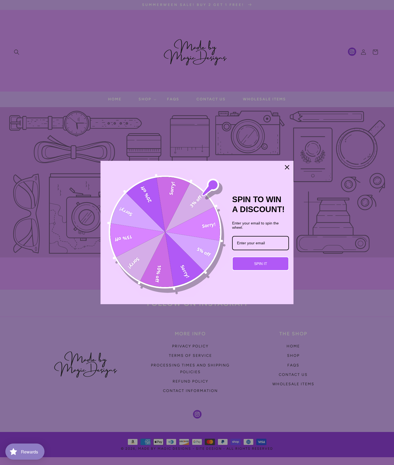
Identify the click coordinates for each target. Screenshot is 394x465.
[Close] (287, 167)
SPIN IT (260, 263)
